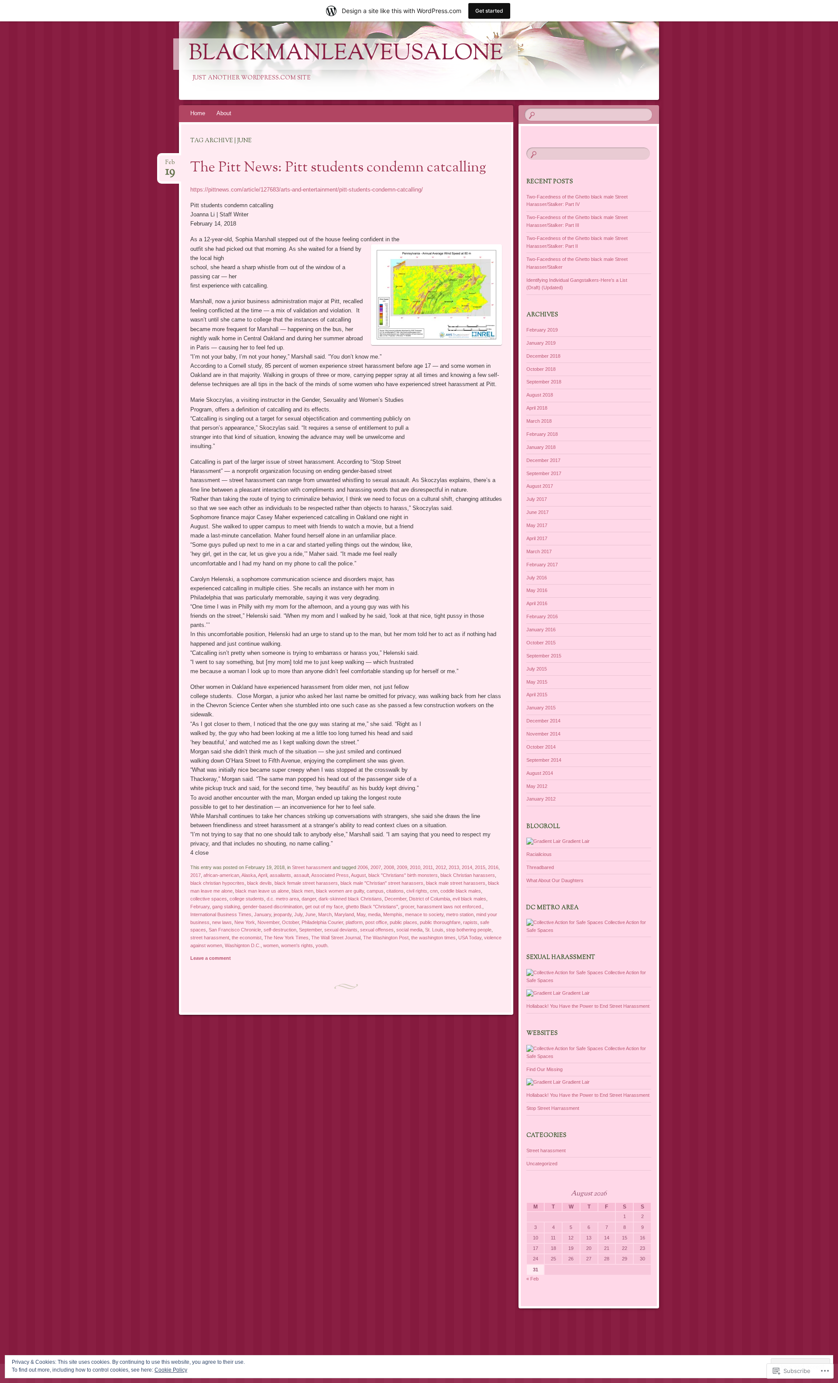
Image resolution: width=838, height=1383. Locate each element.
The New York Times (286, 937)
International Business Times (220, 914)
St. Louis (434, 929)
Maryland (344, 914)
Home (197, 113)
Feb (170, 165)
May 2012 (536, 786)
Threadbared (540, 867)
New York (244, 922)
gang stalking (226, 906)
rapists (470, 922)
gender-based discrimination (272, 906)
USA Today (469, 937)
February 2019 (542, 329)
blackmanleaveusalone (346, 54)
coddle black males (460, 890)
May (361, 914)
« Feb (532, 1278)
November (268, 922)
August (358, 875)
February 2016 (542, 616)
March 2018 (539, 421)
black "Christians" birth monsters (403, 875)
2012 (441, 867)
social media (409, 929)
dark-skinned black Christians (350, 898)
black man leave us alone (262, 890)
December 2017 (543, 460)
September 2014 (543, 760)
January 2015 (541, 707)
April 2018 (536, 408)
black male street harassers (455, 883)
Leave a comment (210, 958)
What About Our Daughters (555, 880)
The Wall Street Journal (336, 937)
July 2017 (536, 499)
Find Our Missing (544, 1069)
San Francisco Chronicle (235, 929)
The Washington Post (386, 937)
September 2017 (543, 473)
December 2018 (543, 356)
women (270, 945)
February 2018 (542, 434)
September (310, 929)
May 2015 (536, 682)
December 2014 (543, 720)
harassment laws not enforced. (449, 906)
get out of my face (324, 906)
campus (375, 890)
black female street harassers (306, 883)
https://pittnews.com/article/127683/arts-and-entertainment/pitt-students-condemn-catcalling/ (306, 189)
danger (309, 898)
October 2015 (541, 642)
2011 (428, 867)
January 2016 (541, 629)
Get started (489, 10)
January (262, 914)
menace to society (424, 914)
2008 (389, 867)
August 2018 (539, 394)
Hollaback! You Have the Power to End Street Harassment (587, 1006)
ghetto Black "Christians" (372, 906)
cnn (434, 890)
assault (301, 875)
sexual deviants (340, 929)
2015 (480, 867)
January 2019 (541, 343)
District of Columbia (429, 898)
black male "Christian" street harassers (381, 883)
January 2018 (541, 447)
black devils (259, 883)
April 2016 (536, 603)
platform (354, 922)
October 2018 (541, 369)
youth (321, 945)
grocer (407, 906)
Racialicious (539, 854)
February (200, 906)
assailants (280, 875)
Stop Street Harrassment (552, 1108)
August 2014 (539, 773)
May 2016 (536, 590)
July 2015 (536, 668)
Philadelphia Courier (322, 922)
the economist (246, 937)
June (310, 914)
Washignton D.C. (243, 945)
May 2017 (536, 525)
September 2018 (543, 381)
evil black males (469, 898)
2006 (362, 867)
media (374, 914)
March (325, 914)
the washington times (433, 937)
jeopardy (283, 914)
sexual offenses (377, 929)
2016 (493, 867)
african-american (221, 875)
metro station (460, 914)
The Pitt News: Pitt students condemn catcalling (338, 167)
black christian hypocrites (217, 883)
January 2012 (541, 798)
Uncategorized (541, 1163)
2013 (454, 867)
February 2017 (542, 564)
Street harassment (311, 867)
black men (302, 890)
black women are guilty (340, 890)
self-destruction (280, 929)
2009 (402, 867)
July (298, 914)
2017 (195, 875)
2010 (415, 867)
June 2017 (537, 512)
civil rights (416, 890)
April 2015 (536, 694)
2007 (376, 867)
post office (376, 922)
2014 (467, 867)
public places (403, 922)
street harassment (209, 937)
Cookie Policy (171, 1370)
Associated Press (330, 875)
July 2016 (536, 577)
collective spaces (208, 898)
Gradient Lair (575, 841)
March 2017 (539, 551)
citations (395, 890)
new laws (222, 922)
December (395, 898)
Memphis (392, 914)
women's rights (297, 945)
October (290, 922)
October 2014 (541, 747)
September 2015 (543, 655)
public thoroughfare (440, 922)
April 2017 (536, 538)
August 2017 (539, 486)
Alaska (248, 875)
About (223, 113)
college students (247, 898)
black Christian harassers (467, 875)
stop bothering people (468, 929)
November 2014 (543, 733)
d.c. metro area (283, 898)
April (262, 875)
